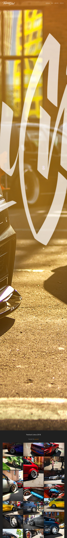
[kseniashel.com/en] (9, 3)
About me (56, 3)
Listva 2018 (36, 439)
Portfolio (48, 3)
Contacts (62, 3)
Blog (52, 3)
